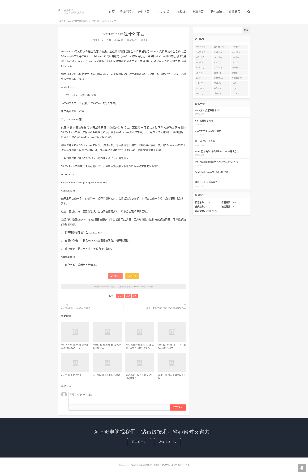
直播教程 (234, 11)
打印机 (180, 11)
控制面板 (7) (237, 78)
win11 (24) (200, 52)
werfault (120, 296)
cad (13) (199, 62)
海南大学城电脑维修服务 (59, 11)
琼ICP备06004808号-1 (180, 465)
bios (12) (235, 62)
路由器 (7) (218, 78)
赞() (116, 276)
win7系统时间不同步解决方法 (75, 308)
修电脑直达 (139, 442)
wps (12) (217, 62)
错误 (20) (218, 52)
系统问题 (125, 11)
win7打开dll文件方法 (71, 375)
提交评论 (178, 407)
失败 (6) (217, 83)
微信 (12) (200, 68)
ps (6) (234, 83)
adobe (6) (200, 88)
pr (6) (234, 88)
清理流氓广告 (167, 442)
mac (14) (235, 57)
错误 (135, 296)
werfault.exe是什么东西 (124, 34)
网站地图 (166, 465)
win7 (128, 296)
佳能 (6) (217, 88)
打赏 (133, 276)
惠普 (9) (235, 73)
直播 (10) (236, 68)
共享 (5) (217, 93)
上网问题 (198, 11)
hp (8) (198, 78)
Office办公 (163, 11)
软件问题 (144, 11)
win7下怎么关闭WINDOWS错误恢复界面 (166, 308)
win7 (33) (236, 47)
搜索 (246, 30)
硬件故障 (216, 11)
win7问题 (105, 21)
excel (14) (218, 57)
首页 (112, 11)
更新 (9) (199, 73)
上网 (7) (199, 83)
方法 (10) (218, 68)
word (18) (236, 52)
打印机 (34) (219, 47)
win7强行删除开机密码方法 (106, 375)
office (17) (200, 57)
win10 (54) (200, 47)
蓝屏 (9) (217, 73)
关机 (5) (199, 93)
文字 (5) (235, 93)
